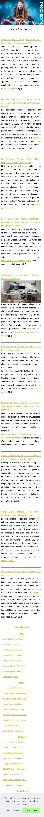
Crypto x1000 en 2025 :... (13, 774)
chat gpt (12, 494)
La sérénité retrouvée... (12, 671)
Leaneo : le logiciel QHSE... (13, 742)
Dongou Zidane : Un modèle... (14, 666)
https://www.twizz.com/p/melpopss (16, 261)
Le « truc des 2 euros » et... (13, 688)
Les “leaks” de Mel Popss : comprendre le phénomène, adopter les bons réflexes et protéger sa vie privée (21, 222)
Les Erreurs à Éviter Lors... (13, 725)
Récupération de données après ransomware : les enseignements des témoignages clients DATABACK (21, 406)
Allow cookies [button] (31, 811)
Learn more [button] (22, 804)
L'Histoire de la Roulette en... (14, 731)
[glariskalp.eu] (22, 12)
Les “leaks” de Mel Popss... (13, 639)
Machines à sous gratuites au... (15, 699)
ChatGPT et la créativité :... (13, 661)
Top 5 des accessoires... (12, 644)
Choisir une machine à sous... (14, 709)
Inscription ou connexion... (13, 753)
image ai (36, 138)
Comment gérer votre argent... (15, 720)
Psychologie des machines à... (15, 715)
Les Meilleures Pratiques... (13, 655)
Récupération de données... (14, 758)
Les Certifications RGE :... (13, 650)
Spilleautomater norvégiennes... (15, 693)
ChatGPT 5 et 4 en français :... (15, 769)
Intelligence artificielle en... (13, 764)
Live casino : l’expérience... (13, 704)
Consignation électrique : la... (14, 780)
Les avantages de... (10, 677)
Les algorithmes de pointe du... (15, 785)
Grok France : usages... (12, 747)
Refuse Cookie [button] (13, 811)
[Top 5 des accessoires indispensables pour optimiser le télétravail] (21, 291)
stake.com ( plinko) (10, 88)
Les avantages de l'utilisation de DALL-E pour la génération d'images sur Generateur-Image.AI (21, 102)
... (20, 88)
